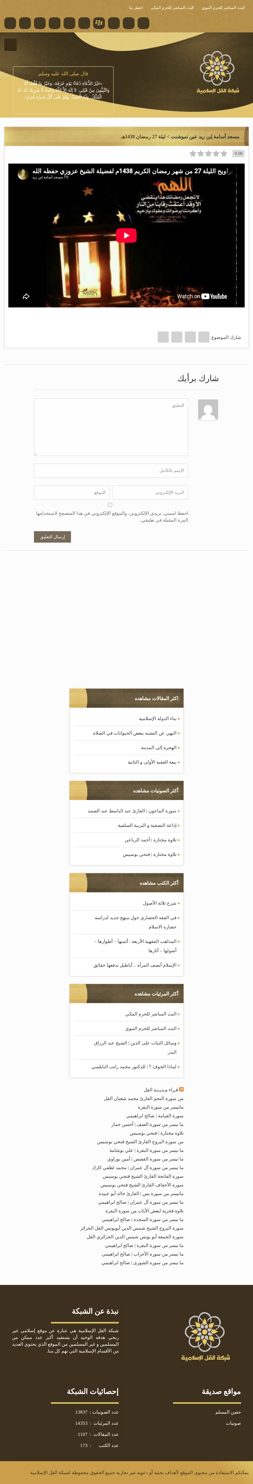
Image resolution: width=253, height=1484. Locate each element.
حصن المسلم (228, 1412)
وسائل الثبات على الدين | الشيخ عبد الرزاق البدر (135, 1047)
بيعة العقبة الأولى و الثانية (152, 762)
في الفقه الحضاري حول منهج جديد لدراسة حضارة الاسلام (135, 922)
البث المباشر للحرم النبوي (150, 1028)
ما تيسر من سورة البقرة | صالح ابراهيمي (144, 1245)
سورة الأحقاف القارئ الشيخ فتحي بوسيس (142, 1184)
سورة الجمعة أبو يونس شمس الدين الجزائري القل (135, 1236)
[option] (63, 85)
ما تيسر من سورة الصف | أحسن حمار (147, 1124)
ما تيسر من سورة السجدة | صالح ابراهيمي (143, 1219)
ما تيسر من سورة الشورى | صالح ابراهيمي (143, 1262)
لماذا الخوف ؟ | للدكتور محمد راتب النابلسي (133, 1066)
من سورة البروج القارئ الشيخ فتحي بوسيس (140, 1141)
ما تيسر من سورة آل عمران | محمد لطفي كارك (138, 1167)
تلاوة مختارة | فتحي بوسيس (149, 854)
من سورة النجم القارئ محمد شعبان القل (144, 1098)
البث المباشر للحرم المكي (150, 1013)
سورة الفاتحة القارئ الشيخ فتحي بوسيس (143, 1176)
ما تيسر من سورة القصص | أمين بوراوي (145, 1159)
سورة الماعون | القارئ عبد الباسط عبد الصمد (132, 810)
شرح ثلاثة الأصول (159, 903)
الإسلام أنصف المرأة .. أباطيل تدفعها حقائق (134, 965)
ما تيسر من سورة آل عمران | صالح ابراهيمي (141, 1202)
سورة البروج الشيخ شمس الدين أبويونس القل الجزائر (132, 1228)
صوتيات (233, 1423)
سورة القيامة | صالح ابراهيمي (155, 1115)
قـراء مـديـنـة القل (161, 1089)
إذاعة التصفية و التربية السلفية (147, 825)
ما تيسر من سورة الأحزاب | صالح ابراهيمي (143, 1254)
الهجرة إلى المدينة (158, 747)
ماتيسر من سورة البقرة (161, 1107)
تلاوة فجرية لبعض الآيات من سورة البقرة (145, 1210)
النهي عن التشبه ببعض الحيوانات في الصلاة (134, 733)
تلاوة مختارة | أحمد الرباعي (150, 839)
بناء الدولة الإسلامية (157, 718)
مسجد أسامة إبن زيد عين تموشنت (205, 136)
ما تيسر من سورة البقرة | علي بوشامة (147, 1150)
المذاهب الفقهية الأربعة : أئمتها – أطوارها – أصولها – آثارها (135, 946)
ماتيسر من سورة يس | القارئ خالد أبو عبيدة (141, 1193)
